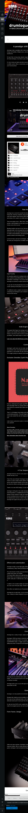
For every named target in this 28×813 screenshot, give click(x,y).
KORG (8, 177)
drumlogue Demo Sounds (14, 177)
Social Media (2, 805)
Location (2, 802)
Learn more (12, 805)
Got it (12, 808)
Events (2, 29)
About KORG (2, 810)
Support (2, 33)
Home (2, 14)
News (2, 799)
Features (2, 24)
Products (2, 19)
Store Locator (2, 38)
